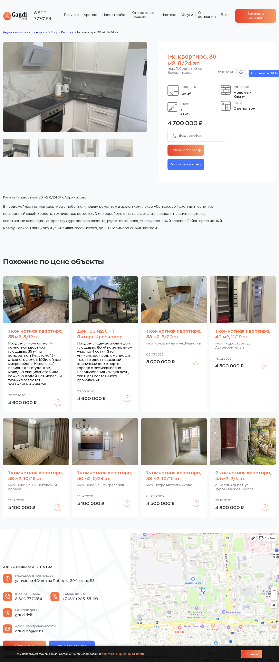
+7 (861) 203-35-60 (80, 599)
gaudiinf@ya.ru (29, 631)
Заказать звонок (255, 15)
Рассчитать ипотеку (186, 164)
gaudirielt (24, 615)
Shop (54, 32)
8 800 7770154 (42, 16)
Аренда (90, 15)
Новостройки (114, 15)
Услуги (187, 15)
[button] (241, 72)
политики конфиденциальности (123, 653)
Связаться (24, 645)
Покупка (71, 15)
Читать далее (125, 500)
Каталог (67, 32)
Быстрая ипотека (72, 645)
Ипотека (168, 15)
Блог (225, 15)
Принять (252, 654)
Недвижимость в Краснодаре (25, 32)
